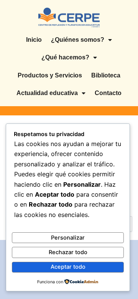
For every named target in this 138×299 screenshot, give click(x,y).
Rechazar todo (68, 252)
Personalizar (68, 237)
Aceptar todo (68, 266)
